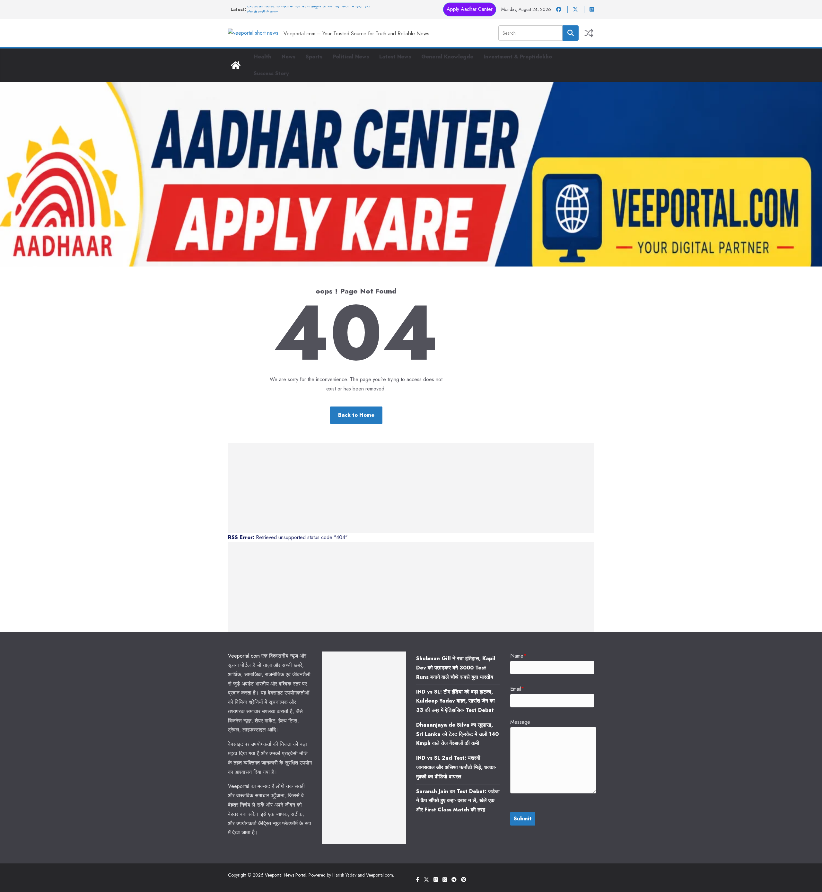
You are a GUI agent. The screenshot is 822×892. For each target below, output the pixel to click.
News (288, 56)
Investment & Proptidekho (518, 56)
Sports (314, 56)
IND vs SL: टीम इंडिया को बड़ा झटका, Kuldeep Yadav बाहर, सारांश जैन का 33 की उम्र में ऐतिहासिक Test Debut (455, 701)
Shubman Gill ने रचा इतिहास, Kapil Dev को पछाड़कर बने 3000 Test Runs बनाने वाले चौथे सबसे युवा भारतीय (455, 668)
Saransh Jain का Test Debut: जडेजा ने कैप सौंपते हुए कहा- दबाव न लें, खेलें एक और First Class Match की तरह (458, 801)
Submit (523, 818)
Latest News (395, 56)
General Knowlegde (447, 56)
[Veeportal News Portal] (236, 65)
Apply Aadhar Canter (470, 9)
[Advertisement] (411, 488)
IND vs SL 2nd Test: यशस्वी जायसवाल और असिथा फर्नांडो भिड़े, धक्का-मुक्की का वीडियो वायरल (456, 767)
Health (262, 56)
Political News (351, 56)
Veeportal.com (244, 656)
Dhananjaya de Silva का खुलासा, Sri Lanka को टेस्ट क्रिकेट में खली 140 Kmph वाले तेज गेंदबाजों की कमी (457, 734)
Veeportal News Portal (285, 875)
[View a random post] (589, 33)
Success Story (271, 73)
